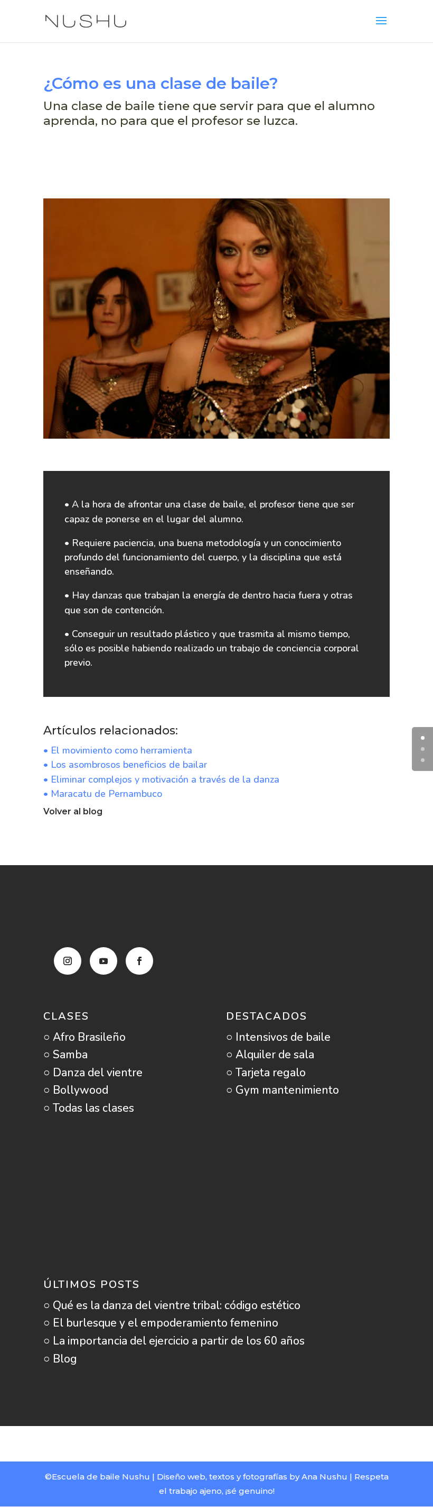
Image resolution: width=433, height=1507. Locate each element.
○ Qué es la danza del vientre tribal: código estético (171, 1305)
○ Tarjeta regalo (266, 1072)
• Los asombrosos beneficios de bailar (125, 764)
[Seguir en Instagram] (67, 961)
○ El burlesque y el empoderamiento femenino (160, 1322)
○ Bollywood (75, 1090)
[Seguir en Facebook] (139, 961)
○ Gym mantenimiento (282, 1090)
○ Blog (60, 1358)
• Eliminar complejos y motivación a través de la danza (161, 779)
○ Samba (65, 1054)
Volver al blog (72, 811)
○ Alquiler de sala (270, 1054)
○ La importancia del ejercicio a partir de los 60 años (174, 1340)
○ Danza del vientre (93, 1072)
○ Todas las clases (88, 1108)
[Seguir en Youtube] (103, 961)
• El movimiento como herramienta (117, 750)
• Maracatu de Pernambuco (102, 793)
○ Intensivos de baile (278, 1037)
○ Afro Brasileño (84, 1037)
